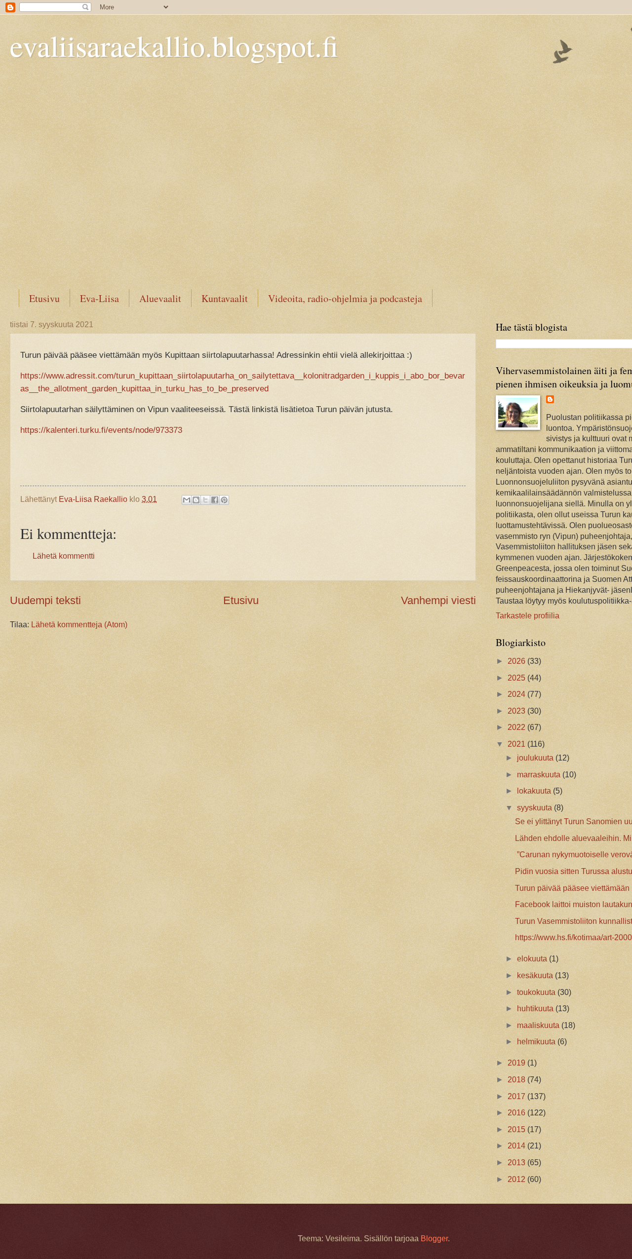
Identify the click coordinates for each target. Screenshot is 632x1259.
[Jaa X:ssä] (205, 500)
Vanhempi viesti (438, 600)
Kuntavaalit (224, 298)
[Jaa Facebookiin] (215, 500)
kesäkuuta (536, 975)
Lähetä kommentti (64, 556)
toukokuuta (537, 992)
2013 (517, 1162)
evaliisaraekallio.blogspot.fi (174, 45)
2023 (517, 711)
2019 (517, 1063)
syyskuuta (535, 807)
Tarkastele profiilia (527, 615)
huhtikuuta (536, 1008)
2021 (517, 744)
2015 (517, 1129)
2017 (517, 1096)
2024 (517, 694)
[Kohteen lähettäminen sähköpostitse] (187, 500)
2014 (517, 1146)
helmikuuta (537, 1041)
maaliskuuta (539, 1025)
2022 (517, 727)
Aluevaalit (160, 298)
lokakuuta (535, 791)
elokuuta (533, 958)
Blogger (434, 1238)
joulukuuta (536, 758)
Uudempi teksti (45, 600)
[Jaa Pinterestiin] (224, 500)
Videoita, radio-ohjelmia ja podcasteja (345, 298)
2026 (517, 661)
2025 (517, 678)
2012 (517, 1179)
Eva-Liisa (99, 298)
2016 (517, 1112)
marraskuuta (539, 774)
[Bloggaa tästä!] (196, 500)
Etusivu (44, 298)
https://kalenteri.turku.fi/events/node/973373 (101, 430)
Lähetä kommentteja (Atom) (79, 624)
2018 (517, 1079)
